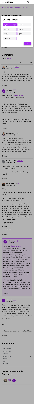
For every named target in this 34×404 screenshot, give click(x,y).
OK (27, 43)
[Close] (30, 20)
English (6, 24)
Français (20, 29)
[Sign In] (31, 2)
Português (7, 38)
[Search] (28, 2)
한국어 (20, 34)
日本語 (6, 34)
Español (20, 24)
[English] (9, 2)
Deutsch (6, 29)
